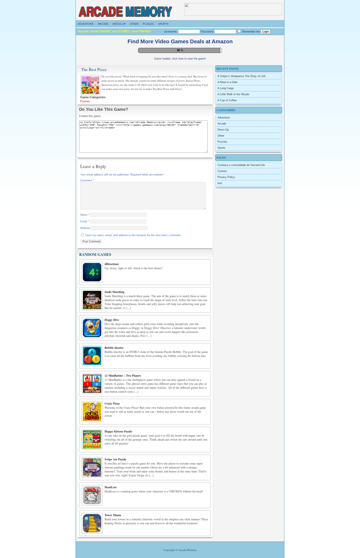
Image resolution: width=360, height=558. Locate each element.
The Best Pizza (93, 214)
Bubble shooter (114, 492)
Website (85, 372)
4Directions (112, 408)
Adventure (86, 23)
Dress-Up (119, 23)
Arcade (103, 23)
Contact (222, 315)
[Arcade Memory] (125, 12)
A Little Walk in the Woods (233, 238)
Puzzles (148, 23)
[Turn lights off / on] (178, 200)
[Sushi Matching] (92, 444)
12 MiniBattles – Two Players (123, 520)
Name (84, 359)
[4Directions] (92, 416)
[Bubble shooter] (92, 500)
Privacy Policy (226, 321)
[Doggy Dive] (92, 472)
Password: (207, 31)
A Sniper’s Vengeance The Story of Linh (242, 220)
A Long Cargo (226, 232)
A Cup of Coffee (227, 244)
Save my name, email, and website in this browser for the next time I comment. (133, 379)
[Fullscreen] (168, 200)
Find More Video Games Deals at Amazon (180, 41)
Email (84, 365)
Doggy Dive (112, 464)
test (220, 327)
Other (134, 23)
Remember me (250, 31)
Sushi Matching (114, 436)
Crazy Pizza (112, 548)
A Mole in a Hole (227, 226)
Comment (87, 324)
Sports (163, 23)
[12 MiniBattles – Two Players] (92, 528)
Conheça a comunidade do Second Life (241, 309)
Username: (171, 31)
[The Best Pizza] (90, 228)
